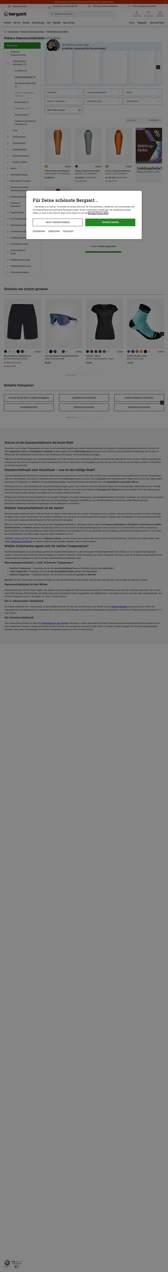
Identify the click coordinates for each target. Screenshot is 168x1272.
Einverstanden (110, 222)
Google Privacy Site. (98, 213)
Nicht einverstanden (58, 222)
